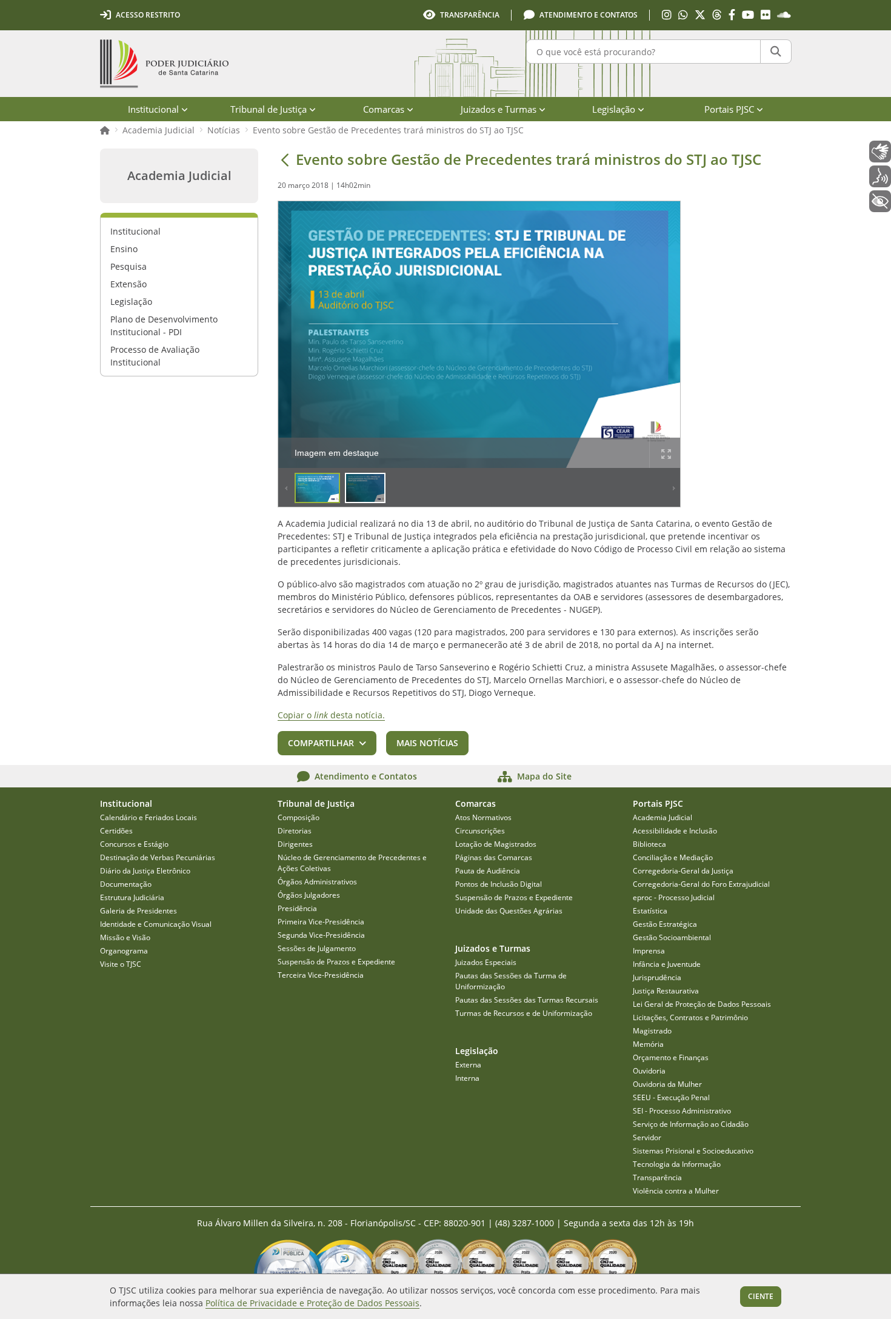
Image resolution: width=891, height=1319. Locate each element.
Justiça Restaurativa (666, 991)
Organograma (124, 951)
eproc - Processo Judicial (674, 897)
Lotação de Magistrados (495, 844)
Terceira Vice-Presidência (321, 975)
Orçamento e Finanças (671, 1057)
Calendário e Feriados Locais (148, 817)
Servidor (647, 1137)
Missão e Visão (125, 937)
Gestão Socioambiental (672, 937)
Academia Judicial (158, 130)
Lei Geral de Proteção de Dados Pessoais (702, 1004)
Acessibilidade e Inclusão (675, 831)
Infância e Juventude (667, 964)
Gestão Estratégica (665, 924)
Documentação (126, 884)
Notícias (223, 130)
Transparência (657, 1177)
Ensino (124, 249)
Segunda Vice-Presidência (321, 935)
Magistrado (652, 1031)
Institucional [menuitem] (153, 109)
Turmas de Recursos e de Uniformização (523, 1013)
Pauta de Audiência (487, 871)
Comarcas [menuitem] (383, 109)
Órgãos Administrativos (317, 882)
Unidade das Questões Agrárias (508, 911)
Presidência (297, 908)
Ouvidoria (649, 1071)
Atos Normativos (483, 817)
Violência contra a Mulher (676, 1191)
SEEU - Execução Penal (671, 1097)
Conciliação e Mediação (673, 857)
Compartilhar (321, 743)
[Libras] (880, 151)
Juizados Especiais (485, 962)
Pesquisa (128, 266)
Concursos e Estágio (134, 844)
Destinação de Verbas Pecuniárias (157, 857)
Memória (648, 1044)
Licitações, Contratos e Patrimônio (690, 1017)
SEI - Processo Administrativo (682, 1111)
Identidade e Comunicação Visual (156, 924)
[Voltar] (285, 159)
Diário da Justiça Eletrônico (145, 871)
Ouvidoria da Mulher (667, 1084)
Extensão (128, 284)
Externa (468, 1065)
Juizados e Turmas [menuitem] (498, 109)
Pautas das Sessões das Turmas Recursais (526, 1000)
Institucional (135, 231)
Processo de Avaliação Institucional (154, 356)
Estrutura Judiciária (132, 897)
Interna (467, 1078)
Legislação (131, 301)
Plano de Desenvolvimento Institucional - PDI (164, 325)
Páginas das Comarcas (493, 857)
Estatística (650, 911)
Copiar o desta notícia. (331, 715)
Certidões (116, 831)
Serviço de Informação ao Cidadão (691, 1124)
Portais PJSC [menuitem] (729, 109)
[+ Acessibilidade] (880, 201)
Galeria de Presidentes (138, 911)
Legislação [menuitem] (613, 109)
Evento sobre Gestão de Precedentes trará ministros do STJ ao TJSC (388, 130)
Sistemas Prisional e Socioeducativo (693, 1151)
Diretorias (295, 831)
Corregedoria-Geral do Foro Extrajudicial (701, 884)
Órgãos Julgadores (309, 895)
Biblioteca (649, 844)
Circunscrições (480, 831)
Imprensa (649, 951)
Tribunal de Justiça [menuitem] (268, 109)
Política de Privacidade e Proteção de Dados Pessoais (312, 1303)
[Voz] (880, 176)
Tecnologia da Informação (677, 1164)
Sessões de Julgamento (317, 948)
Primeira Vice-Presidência (321, 922)
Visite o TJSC (120, 964)
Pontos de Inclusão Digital (498, 884)
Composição (298, 817)
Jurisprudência (657, 977)
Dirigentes (295, 844)
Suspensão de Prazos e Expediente (336, 962)
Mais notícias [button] (427, 743)
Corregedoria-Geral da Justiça (683, 871)
